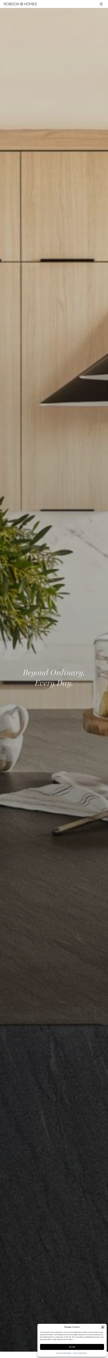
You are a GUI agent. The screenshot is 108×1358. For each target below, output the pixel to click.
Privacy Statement (80, 1353)
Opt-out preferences (64, 1353)
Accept (72, 1347)
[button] (102, 1327)
